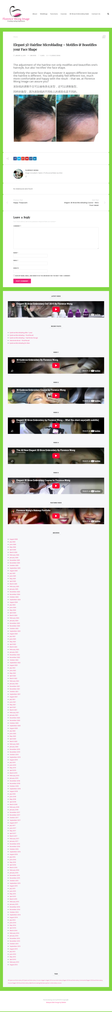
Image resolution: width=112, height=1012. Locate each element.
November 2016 (15, 846)
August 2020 (14, 728)
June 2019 (13, 765)
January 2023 (14, 652)
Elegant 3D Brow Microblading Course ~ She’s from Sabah (81, 204)
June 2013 (13, 954)
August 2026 (14, 539)
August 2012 (14, 965)
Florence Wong (55, 55)
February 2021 (14, 712)
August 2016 (14, 854)
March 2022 (13, 678)
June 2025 (13, 576)
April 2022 (13, 676)
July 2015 (12, 888)
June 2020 (13, 733)
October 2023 (14, 628)
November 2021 (15, 689)
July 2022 (12, 668)
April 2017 (13, 833)
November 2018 (15, 783)
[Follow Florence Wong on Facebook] (25, 176)
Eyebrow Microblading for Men (20, 343)
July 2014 (12, 920)
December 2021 (15, 686)
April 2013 (13, 959)
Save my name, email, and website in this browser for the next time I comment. (43, 276)
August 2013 (14, 949)
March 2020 (13, 741)
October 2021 (14, 691)
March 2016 (13, 867)
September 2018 (15, 789)
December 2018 (15, 781)
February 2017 (14, 839)
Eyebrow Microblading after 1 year (21, 333)
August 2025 (14, 571)
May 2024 (13, 610)
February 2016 (14, 870)
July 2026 (12, 542)
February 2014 (14, 933)
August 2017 (14, 823)
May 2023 (13, 642)
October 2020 (14, 723)
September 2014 (15, 915)
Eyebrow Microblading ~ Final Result (21, 335)
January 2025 (14, 589)
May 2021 (13, 705)
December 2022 (15, 655)
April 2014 (13, 928)
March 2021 (13, 710)
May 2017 (13, 831)
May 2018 (13, 799)
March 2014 (13, 930)
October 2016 (14, 849)
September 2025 (15, 568)
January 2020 (14, 747)
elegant (43, 980)
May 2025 (13, 579)
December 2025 (15, 560)
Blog (16, 37)
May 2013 (13, 957)
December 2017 (15, 812)
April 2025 (13, 581)
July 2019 (12, 762)
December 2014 (15, 907)
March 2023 (13, 647)
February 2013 (14, 962)
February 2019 (14, 776)
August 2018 (14, 791)
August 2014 (14, 917)
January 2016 (14, 873)
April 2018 (13, 802)
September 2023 (15, 631)
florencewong (36, 983)
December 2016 (15, 844)
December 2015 (15, 875)
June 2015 (13, 891)
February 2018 (14, 807)
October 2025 (14, 565)
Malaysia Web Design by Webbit (56, 1002)
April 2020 (13, 739)
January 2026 (14, 558)
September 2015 (15, 883)
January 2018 (14, 810)
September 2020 (15, 726)
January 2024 (14, 621)
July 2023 (12, 636)
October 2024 (14, 597)
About (34, 14)
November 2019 (15, 752)
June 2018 (13, 797)
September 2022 (15, 663)
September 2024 (15, 600)
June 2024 (13, 607)
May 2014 (13, 925)
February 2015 (14, 902)
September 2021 (15, 694)
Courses (64, 14)
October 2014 (14, 912)
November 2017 (15, 815)
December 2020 (15, 718)
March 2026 (13, 552)
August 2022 (14, 665)
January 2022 (14, 684)
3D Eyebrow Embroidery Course (31, 980)
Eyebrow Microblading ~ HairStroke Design (24, 338)
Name (15, 253)
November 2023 (15, 626)
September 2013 (15, 946)
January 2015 (14, 904)
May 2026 (13, 547)
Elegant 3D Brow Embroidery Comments (74, 980)
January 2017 (14, 841)
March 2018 (13, 804)
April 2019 (13, 770)
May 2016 (13, 862)
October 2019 (14, 754)
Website (16, 268)
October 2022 (14, 660)
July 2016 (12, 857)
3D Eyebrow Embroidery (15, 980)
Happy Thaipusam (20, 203)
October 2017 (14, 818)
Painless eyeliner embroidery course (50, 983)
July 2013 (12, 951)
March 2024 (13, 615)
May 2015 (13, 894)
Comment (17, 226)
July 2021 (12, 699)
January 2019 (14, 778)
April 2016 (13, 865)
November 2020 (15, 720)
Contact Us (96, 14)
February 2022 (14, 681)
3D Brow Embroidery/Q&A (79, 14)
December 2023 (15, 623)
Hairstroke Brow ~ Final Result (19, 340)
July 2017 (12, 825)
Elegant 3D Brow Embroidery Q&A (22, 983)
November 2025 (15, 563)
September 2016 (15, 852)
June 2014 (13, 923)
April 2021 (13, 707)
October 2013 (14, 944)
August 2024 (14, 602)
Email (15, 260)
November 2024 (15, 594)
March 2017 (13, 836)
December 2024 (15, 592)
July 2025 (12, 573)
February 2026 (14, 555)
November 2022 (15, 657)
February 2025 (14, 586)
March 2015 (13, 899)
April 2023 (13, 644)
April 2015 (13, 896)
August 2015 (14, 886)
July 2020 (12, 731)
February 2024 (14, 618)
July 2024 (12, 605)
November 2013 (15, 941)
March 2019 (13, 773)
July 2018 (12, 794)
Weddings (43, 14)
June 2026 (13, 544)
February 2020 (14, 744)
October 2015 (14, 881)
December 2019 (15, 749)
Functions (54, 14)
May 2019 (13, 768)
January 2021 (14, 715)
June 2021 (13, 702)
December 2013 (15, 938)
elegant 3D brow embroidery (54, 980)
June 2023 (13, 639)
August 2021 (14, 697)
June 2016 (13, 860)
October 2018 (14, 786)
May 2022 (13, 673)
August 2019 (14, 760)
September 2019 (15, 757)
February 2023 (14, 649)
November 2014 (15, 909)
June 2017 (13, 828)
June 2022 (13, 670)
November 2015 (15, 878)
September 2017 (15, 820)
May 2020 (13, 736)
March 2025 (13, 584)
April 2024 (13, 613)
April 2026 (13, 550)
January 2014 (14, 936)
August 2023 (14, 634)
